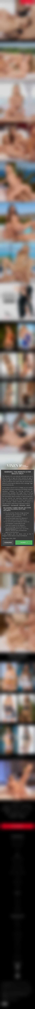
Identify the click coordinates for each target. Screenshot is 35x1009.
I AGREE (23, 542)
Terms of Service (10, 529)
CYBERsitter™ (6, 505)
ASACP (28, 505)
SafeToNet (22, 505)
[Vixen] (17, 466)
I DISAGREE (8, 542)
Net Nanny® (14, 505)
